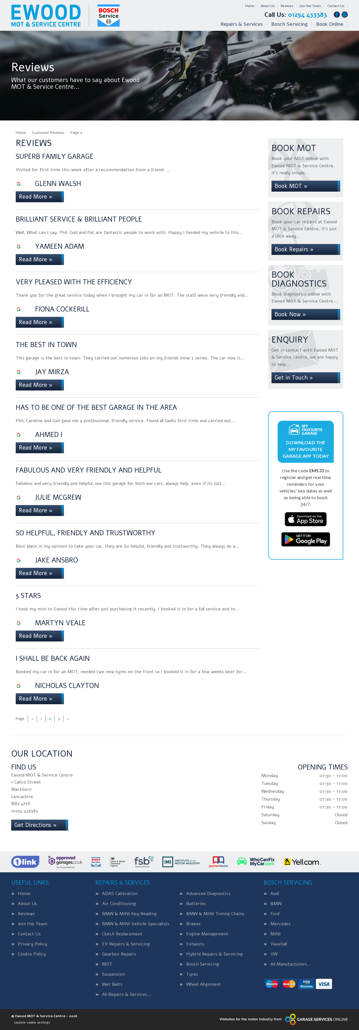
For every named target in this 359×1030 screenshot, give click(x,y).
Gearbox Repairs (119, 954)
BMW (276, 903)
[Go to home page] (65, 15)
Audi (274, 893)
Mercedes (280, 924)
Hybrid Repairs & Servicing (214, 954)
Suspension (113, 974)
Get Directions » (35, 825)
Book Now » (290, 314)
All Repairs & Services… (126, 994)
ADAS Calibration (119, 893)
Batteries (196, 903)
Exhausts (195, 944)
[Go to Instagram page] (345, 14)
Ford (274, 914)
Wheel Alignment (203, 984)
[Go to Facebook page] (337, 14)
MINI (275, 934)
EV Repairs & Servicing (126, 944)
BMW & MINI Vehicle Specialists (135, 924)
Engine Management (207, 934)
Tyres (192, 974)
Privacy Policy (32, 944)
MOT (107, 964)
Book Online (329, 24)
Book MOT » (291, 186)
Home (249, 6)
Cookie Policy (32, 954)
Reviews (287, 6)
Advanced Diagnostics (208, 893)
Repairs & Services (241, 24)
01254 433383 (295, 15)
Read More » (35, 197)
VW (273, 954)
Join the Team (310, 6)
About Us (268, 6)
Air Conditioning (119, 903)
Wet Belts (112, 984)
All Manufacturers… (290, 964)
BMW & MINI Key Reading (129, 914)
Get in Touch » (294, 378)
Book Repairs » (294, 249)
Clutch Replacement (122, 934)
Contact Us (335, 6)
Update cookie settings (32, 1022)
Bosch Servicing (289, 24)
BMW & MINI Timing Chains (215, 914)
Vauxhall (278, 944)
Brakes (193, 924)
